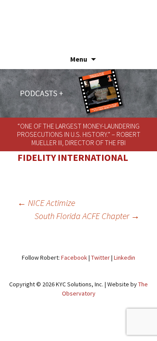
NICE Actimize (46, 202)
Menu (78, 59)
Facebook (74, 257)
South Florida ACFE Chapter (87, 215)
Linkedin (124, 257)
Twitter (100, 257)
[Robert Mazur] (78, 19)
